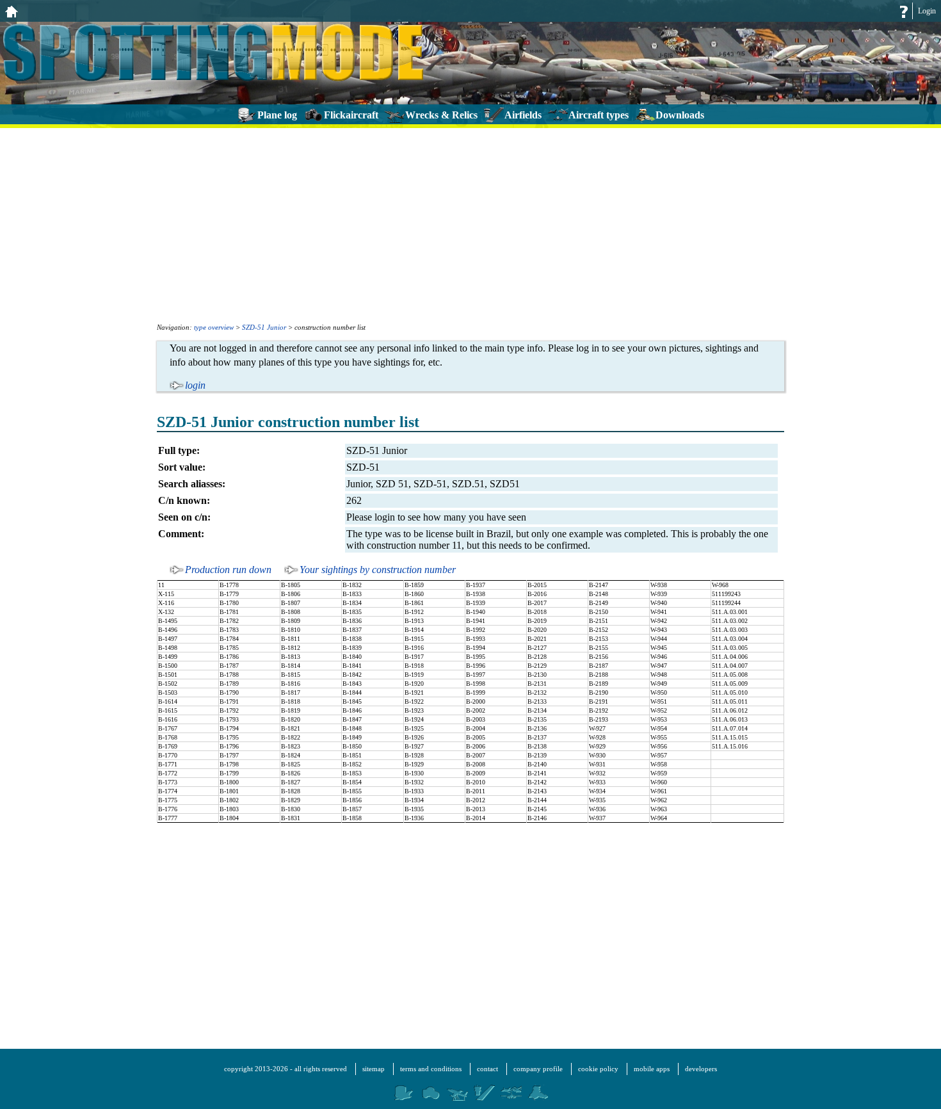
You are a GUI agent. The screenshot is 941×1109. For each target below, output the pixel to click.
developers (701, 1069)
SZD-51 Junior (264, 327)
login (195, 385)
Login (927, 10)
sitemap (373, 1069)
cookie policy (598, 1069)
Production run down (228, 569)
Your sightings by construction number (378, 569)
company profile (538, 1069)
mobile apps (652, 1069)
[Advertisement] (470, 224)
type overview (214, 327)
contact (487, 1069)
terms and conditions (431, 1069)
